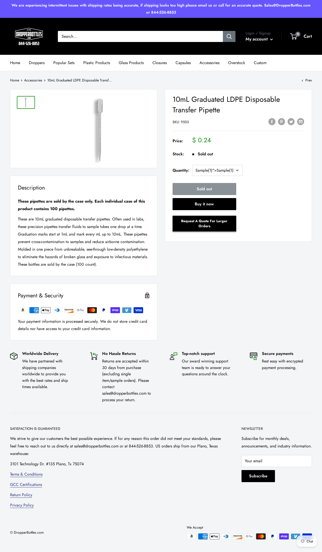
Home (15, 63)
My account (257, 39)
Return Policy (21, 495)
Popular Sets (63, 63)
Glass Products (131, 63)
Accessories (209, 63)
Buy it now (204, 204)
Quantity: (181, 170)
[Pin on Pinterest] (281, 121)
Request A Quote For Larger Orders (204, 223)
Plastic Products (96, 63)
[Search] (229, 36)
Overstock (236, 63)
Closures (159, 63)
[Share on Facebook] (271, 121)
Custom (260, 63)
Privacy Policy (22, 505)
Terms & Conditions (26, 474)
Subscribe (258, 476)
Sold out (204, 189)
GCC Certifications (26, 484)
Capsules (183, 63)
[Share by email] (300, 121)
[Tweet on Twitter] (291, 121)
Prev (308, 80)
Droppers (37, 63)
